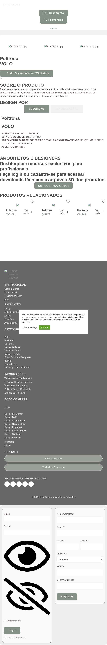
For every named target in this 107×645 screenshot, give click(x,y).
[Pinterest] (19, 484)
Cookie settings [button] (30, 327)
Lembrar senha (13, 621)
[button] (53, 32)
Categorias (13, 329)
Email (7, 514)
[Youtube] (25, 484)
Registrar (67, 596)
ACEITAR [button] (44, 327)
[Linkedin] (31, 484)
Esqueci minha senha (14, 637)
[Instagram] (13, 484)
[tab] (36, 109)
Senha (7, 526)
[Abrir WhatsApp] (100, 638)
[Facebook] (7, 484)
